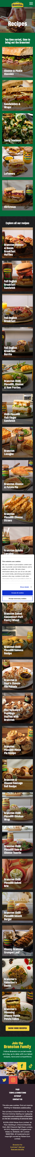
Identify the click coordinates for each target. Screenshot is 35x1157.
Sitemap (17, 1096)
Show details (24, 587)
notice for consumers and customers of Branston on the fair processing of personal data (17, 1116)
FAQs (17, 1089)
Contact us (17, 1099)
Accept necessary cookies (17, 598)
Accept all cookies (17, 593)
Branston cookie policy (22, 1108)
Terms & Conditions (17, 1092)
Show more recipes (17, 1028)
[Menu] (31, 3)
